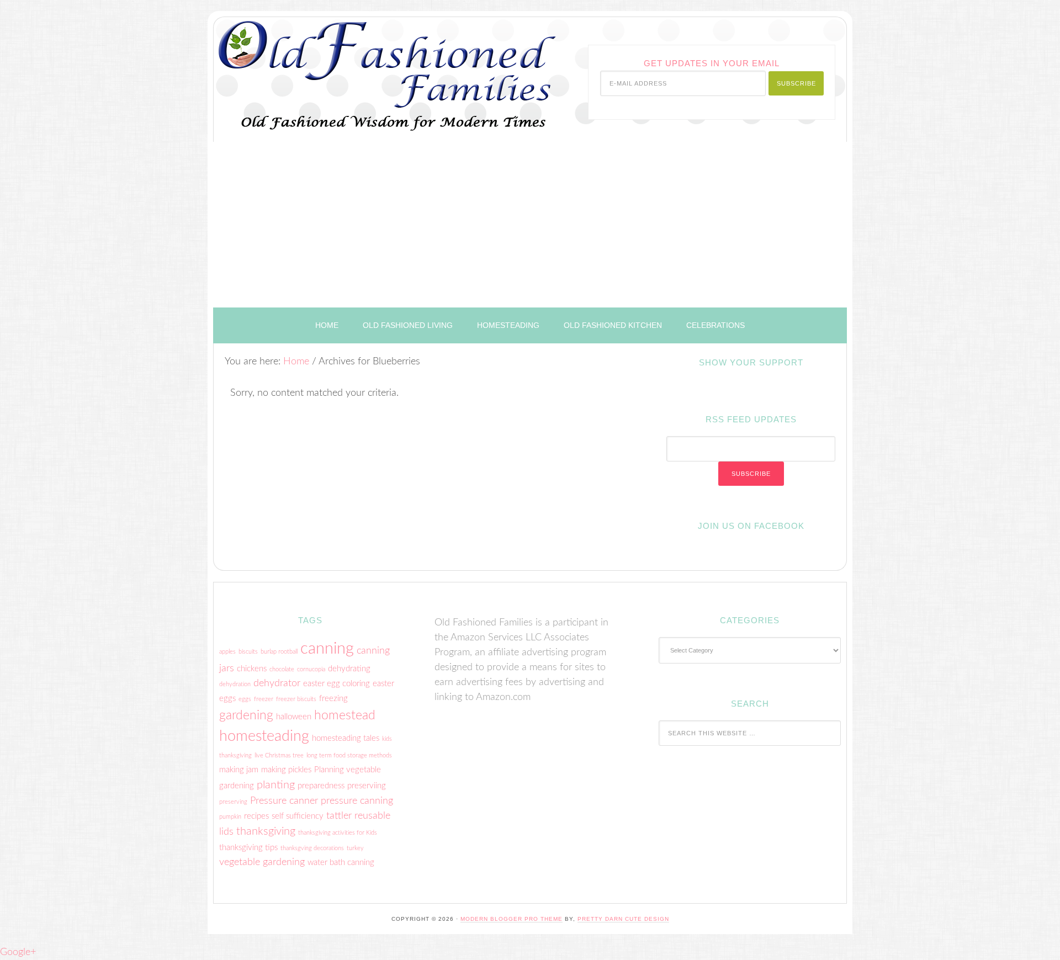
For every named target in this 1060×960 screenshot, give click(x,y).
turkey (355, 848)
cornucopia (311, 669)
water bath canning (341, 862)
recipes (256, 816)
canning (327, 648)
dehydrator (276, 683)
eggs (245, 699)
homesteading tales (345, 738)
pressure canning (357, 800)
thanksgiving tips (248, 848)
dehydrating (349, 669)
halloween (293, 717)
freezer (263, 699)
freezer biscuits (296, 699)
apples (227, 652)
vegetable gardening (262, 862)
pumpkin (230, 817)
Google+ (18, 952)
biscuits (248, 652)
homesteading (264, 736)
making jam (238, 770)
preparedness (321, 786)
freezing (333, 698)
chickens (252, 669)
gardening (246, 715)
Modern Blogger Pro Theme (511, 919)
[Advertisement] (530, 224)
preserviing (366, 786)
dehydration (235, 684)
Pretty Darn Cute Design (623, 919)
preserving (233, 802)
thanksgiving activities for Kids (337, 833)
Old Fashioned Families (352, 68)
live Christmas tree (279, 755)
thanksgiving (265, 831)
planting (276, 785)
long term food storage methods (349, 755)
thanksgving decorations (312, 848)
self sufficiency (298, 816)
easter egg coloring (336, 684)
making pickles (286, 770)
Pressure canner (284, 800)
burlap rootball (279, 652)
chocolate (281, 669)
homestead (344, 715)
